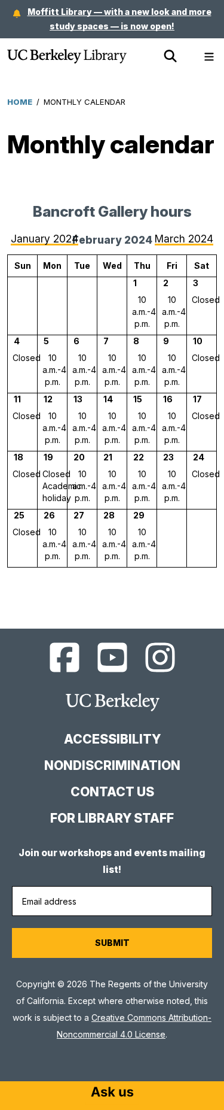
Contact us (112, 791)
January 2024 (44, 238)
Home (19, 102)
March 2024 (184, 238)
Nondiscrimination (112, 765)
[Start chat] (112, 1093)
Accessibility (112, 739)
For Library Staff (112, 818)
